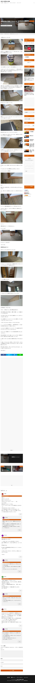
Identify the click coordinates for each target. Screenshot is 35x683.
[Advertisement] (17, 10)
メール (2, 662)
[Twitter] (9, 355)
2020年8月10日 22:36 (6, 519)
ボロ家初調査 (31, 131)
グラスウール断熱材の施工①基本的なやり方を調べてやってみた (32, 145)
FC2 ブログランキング (27, 196)
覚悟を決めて (31, 135)
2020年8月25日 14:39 (6, 631)
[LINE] (20, 355)
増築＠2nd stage (9, 25)
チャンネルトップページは (28, 42)
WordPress (26, 680)
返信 (20, 514)
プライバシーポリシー (13, 2)
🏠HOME (2, 2)
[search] (33, 125)
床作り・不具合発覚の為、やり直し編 (32, 151)
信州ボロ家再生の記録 (5, 1)
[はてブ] (14, 355)
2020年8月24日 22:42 (5, 611)
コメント (2, 649)
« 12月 (26, 171)
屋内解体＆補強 (27, 140)
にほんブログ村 (26, 191)
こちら (33, 42)
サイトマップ (19, 2)
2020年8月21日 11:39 (5, 537)
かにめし (6, 517)
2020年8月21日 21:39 (6, 562)
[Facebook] (3, 355)
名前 (2, 658)
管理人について (6, 2)
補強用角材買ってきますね (32, 140)
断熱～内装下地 (27, 144)
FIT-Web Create (17, 680)
